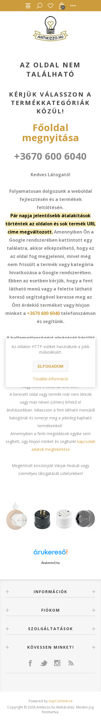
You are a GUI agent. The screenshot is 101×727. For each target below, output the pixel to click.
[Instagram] (57, 663)
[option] (50, 517)
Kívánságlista (50, 5)
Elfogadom (50, 366)
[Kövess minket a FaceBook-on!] (30, 663)
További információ (50, 378)
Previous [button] (13, 517)
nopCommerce (61, 701)
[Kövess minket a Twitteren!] (43, 663)
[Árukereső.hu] (50, 554)
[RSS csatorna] (70, 663)
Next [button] (87, 517)
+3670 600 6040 (43, 313)
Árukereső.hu (50, 562)
